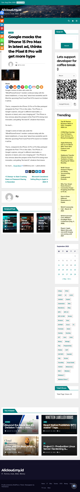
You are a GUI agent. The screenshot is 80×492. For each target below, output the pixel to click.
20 (67, 270)
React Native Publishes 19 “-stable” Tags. (59, 426)
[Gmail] (34, 87)
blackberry (61, 308)
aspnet (68, 299)
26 (63, 274)
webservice (69, 367)
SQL (59, 358)
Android (60, 299)
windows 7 (61, 375)
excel (67, 324)
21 (71, 270)
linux (71, 337)
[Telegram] (30, 87)
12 (63, 265)
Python (7, 421)
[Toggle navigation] (77, 21)
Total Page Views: (63, 394)
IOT (59, 337)
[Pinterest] (22, 87)
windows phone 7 (63, 379)
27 (67, 274)
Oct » (69, 279)
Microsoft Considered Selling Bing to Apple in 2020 (39, 179)
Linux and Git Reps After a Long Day (20, 447)
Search (59, 32)
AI (65, 295)
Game (68, 329)
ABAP (60, 295)
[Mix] (2, 36)
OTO (61, 483)
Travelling (61, 362)
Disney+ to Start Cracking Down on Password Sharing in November (16, 179)
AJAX (71, 295)
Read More (17, 166)
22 (75, 270)
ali (7, 229)
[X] (11, 87)
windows (67, 371)
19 (63, 270)
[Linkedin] (18, 87)
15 (75, 265)
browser (60, 320)
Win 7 (59, 371)
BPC (59, 312)
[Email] (37, 87)
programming (67, 345)
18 (59, 270)
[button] (69, 21)
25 (59, 274)
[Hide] (1, 52)
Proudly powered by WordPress (10, 485)
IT (5, 443)
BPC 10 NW (61, 316)
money (60, 341)
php (59, 345)
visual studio (70, 362)
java (64, 337)
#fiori (66, 291)
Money (66, 483)
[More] (41, 87)
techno (66, 358)
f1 (73, 324)
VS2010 (60, 367)
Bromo (70, 316)
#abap (60, 291)
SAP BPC (60, 354)
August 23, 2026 (12, 431)
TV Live (43, 488)
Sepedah (69, 354)
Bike (69, 303)
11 (59, 265)
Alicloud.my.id (11, 10)
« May (64, 279)
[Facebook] (7, 87)
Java (45, 421)
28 (71, 274)
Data (67, 320)
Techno (11, 32)
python (60, 350)
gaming (60, 333)
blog (69, 308)
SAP (66, 350)
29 (75, 274)
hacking (68, 333)
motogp (67, 341)
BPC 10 (66, 312)
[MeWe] (2, 32)
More (49, 488)
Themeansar (4, 486)
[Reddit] (15, 87)
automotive (61, 303)
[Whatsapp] (26, 87)
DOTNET (60, 324)
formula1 (60, 329)
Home (43, 483)
